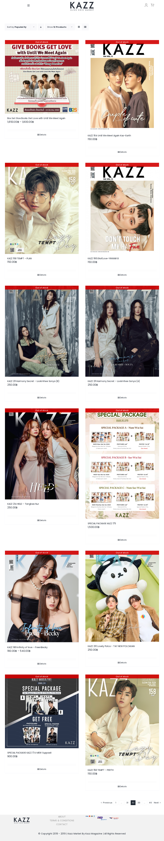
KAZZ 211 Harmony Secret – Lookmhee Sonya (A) (114, 381)
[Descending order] (41, 27)
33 (139, 802)
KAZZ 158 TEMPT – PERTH (100, 770)
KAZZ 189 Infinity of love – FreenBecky (27, 647)
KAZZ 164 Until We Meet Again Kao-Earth (109, 135)
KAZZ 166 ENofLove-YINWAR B (103, 258)
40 (150, 802)
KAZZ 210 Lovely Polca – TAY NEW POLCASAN (111, 646)
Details (43, 134)
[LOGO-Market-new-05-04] (82, 3)
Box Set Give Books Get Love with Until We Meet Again (36, 118)
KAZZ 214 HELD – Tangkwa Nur (23, 503)
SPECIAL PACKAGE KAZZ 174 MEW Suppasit (29, 752)
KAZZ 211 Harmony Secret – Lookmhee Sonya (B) (33, 381)
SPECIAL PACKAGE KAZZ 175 (102, 523)
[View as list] (85, 27)
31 (127, 802)
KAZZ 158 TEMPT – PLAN (19, 258)
